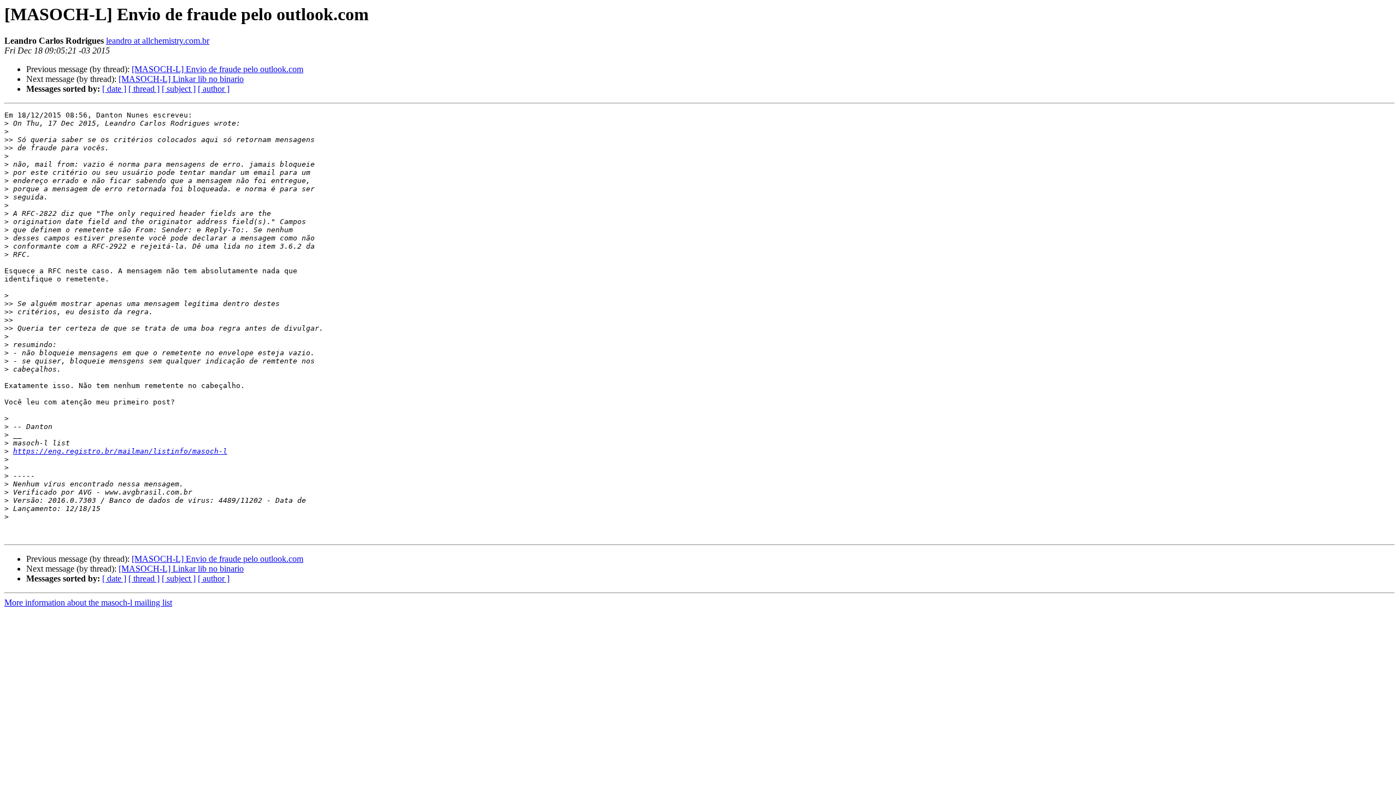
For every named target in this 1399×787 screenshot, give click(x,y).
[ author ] (214, 88)
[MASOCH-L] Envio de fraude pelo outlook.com (217, 69)
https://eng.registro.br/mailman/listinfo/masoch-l (120, 451)
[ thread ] (144, 88)
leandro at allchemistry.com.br (157, 40)
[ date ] (114, 88)
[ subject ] (179, 88)
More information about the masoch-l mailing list (88, 602)
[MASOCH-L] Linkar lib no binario (181, 79)
